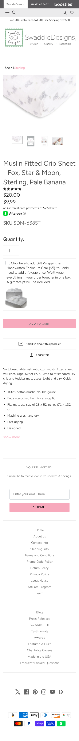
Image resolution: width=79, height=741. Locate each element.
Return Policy (39, 568)
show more (11, 437)
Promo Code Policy (40, 562)
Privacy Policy (39, 574)
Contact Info (39, 543)
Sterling (15, 68)
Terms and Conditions (40, 555)
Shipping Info (39, 549)
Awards (39, 638)
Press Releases (39, 619)
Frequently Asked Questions (39, 663)
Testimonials (39, 631)
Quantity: (13, 239)
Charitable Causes (39, 650)
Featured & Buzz (39, 644)
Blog (39, 612)
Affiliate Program (39, 587)
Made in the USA (39, 656)
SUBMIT (39, 507)
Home (39, 530)
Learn (39, 593)
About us (39, 536)
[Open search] (14, 13)
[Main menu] (7, 13)
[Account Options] (65, 13)
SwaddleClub (39, 625)
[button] (12, 189)
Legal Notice (39, 580)
